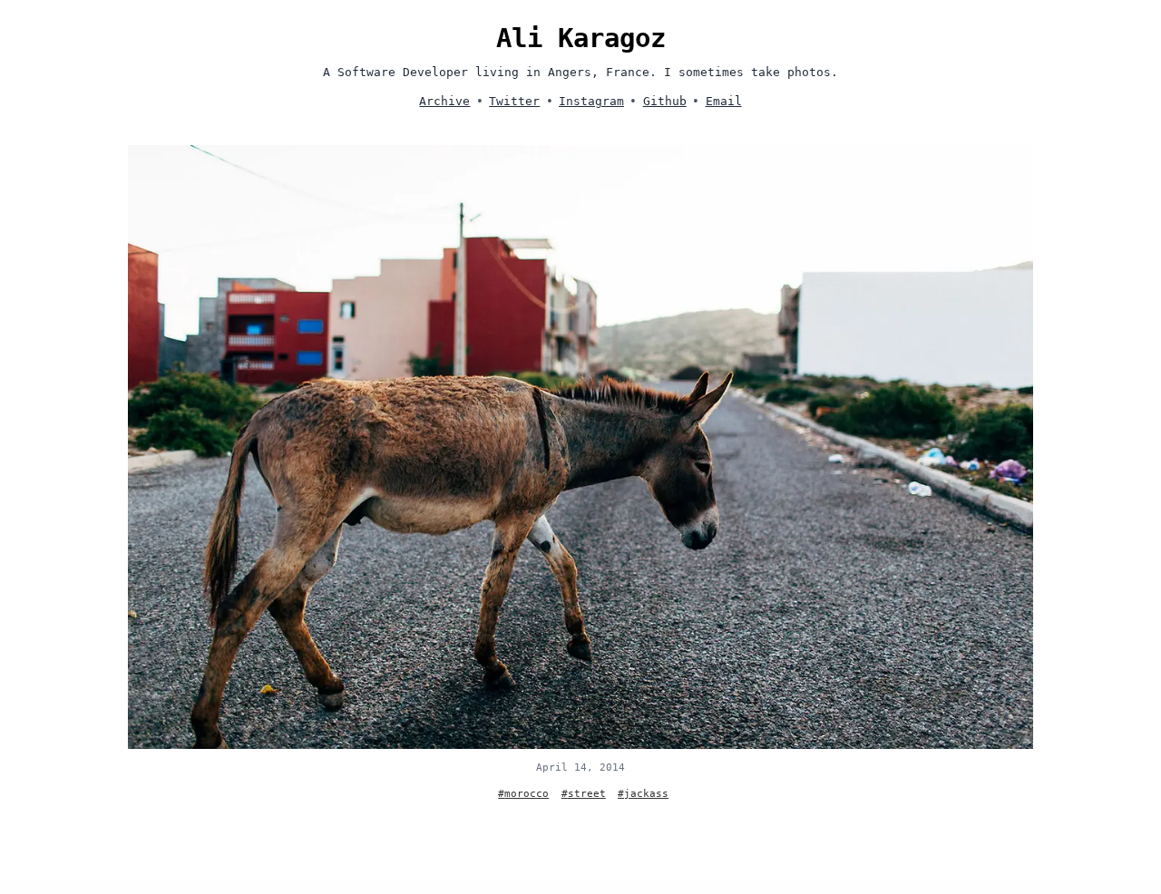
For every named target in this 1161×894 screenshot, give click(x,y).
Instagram (591, 101)
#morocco (523, 794)
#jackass (643, 794)
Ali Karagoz (581, 38)
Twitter (514, 101)
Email (724, 101)
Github (665, 101)
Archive (444, 101)
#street (583, 794)
